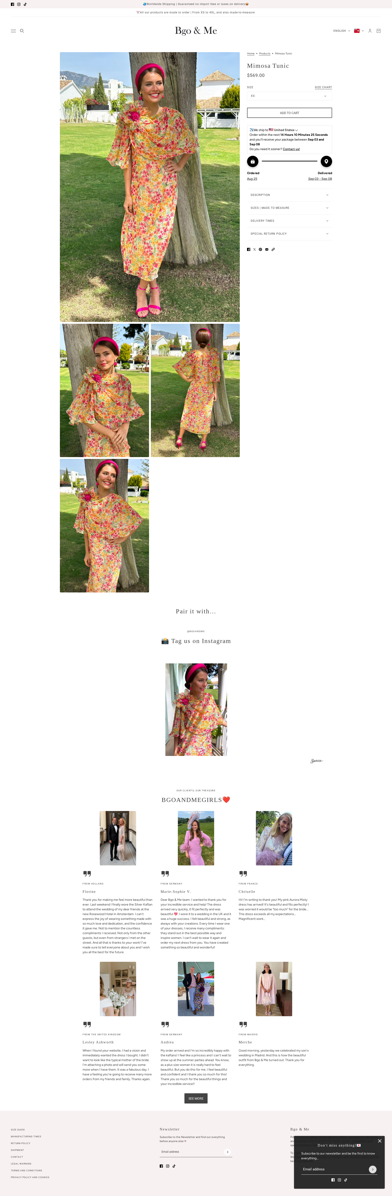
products (264, 53)
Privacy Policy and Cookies (30, 1177)
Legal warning (21, 1163)
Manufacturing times (26, 1136)
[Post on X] (254, 249)
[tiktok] (25, 4)
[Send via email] (266, 249)
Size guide (18, 1129)
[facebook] (12, 4)
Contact (17, 1157)
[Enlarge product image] (150, 187)
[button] (273, 249)
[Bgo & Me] (196, 31)
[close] (379, 1141)
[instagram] (18, 4)
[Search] (22, 30)
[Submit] (373, 1169)
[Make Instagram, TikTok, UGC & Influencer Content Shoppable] (317, 762)
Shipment (17, 1150)
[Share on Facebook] (248, 249)
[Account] (370, 30)
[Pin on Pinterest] (260, 249)
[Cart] (378, 30)
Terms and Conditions (26, 1170)
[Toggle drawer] (13, 30)
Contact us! (291, 149)
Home (251, 53)
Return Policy (20, 1143)
